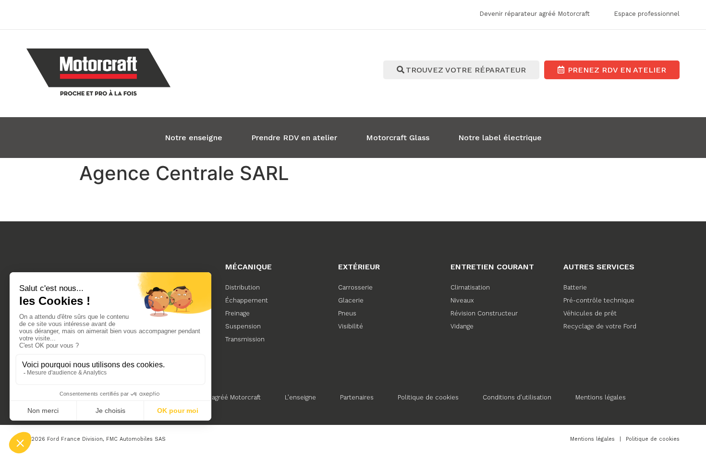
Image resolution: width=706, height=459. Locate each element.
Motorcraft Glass (397, 137)
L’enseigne (300, 397)
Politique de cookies (428, 397)
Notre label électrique (500, 137)
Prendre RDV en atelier (294, 137)
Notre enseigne (193, 137)
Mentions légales (600, 397)
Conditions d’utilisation (517, 397)
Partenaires (357, 397)
